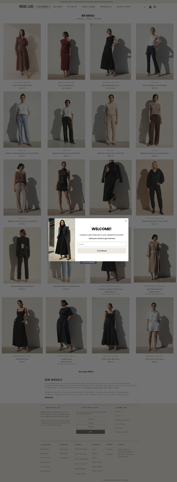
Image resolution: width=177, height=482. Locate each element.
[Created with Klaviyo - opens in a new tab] (88, 262)
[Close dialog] (126, 221)
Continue (102, 250)
